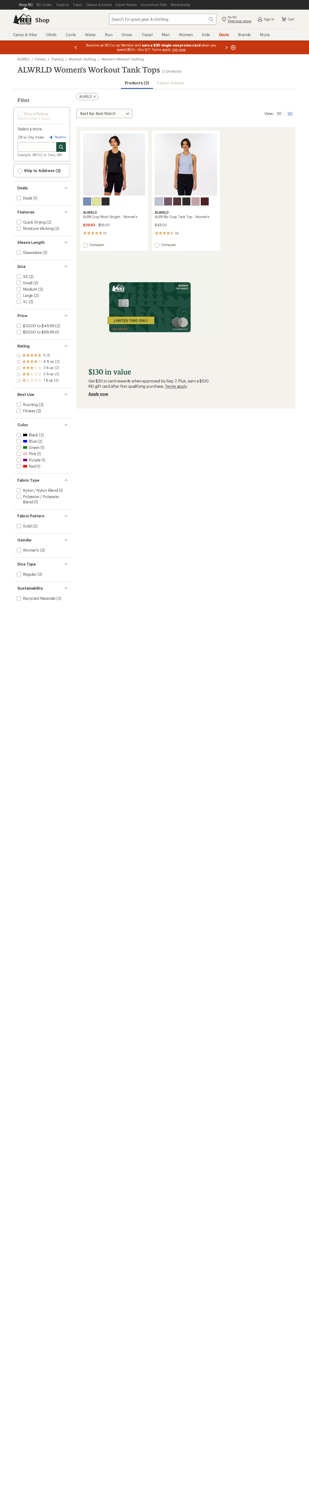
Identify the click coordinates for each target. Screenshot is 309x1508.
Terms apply (175, 386)
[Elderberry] (195, 201)
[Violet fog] (168, 201)
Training (57, 59)
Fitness (40, 59)
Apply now (98, 394)
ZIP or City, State (31, 137)
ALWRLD (23, 59)
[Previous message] (76, 47)
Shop (42, 19)
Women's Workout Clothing (122, 59)
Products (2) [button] (137, 82)
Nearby (60, 137)
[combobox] (162, 19)
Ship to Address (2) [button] (42, 170)
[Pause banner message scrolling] (232, 47)
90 (290, 113)
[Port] (205, 201)
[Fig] (177, 201)
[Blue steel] (87, 201)
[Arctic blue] (159, 201)
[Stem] (96, 201)
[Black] (105, 201)
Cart (291, 19)
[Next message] (226, 47)
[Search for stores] (61, 147)
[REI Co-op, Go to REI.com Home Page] (22, 19)
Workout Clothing (82, 59)
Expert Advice (170, 82)
